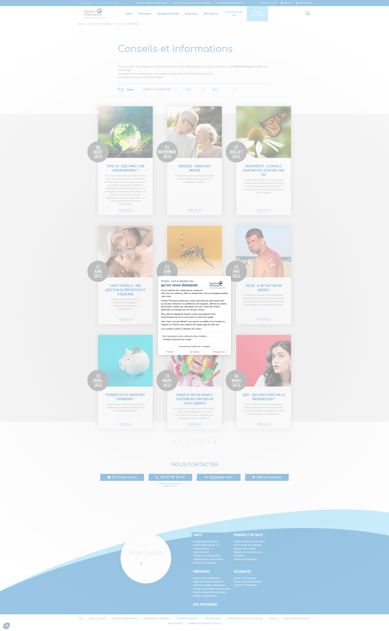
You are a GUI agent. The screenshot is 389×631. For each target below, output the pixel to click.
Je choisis (194, 352)
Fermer (170, 352)
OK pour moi (219, 352)
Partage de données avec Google (177, 339)
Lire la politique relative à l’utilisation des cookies (181, 329)
